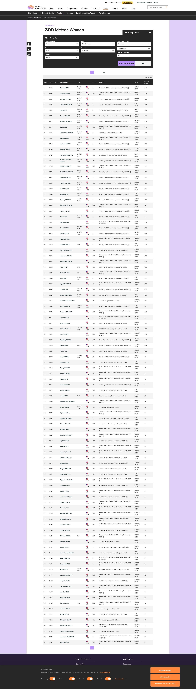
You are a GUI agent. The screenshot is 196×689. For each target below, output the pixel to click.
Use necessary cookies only (165, 683)
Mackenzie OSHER (66, 256)
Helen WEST (64, 351)
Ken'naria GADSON (66, 205)
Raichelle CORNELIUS (67, 553)
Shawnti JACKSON (66, 121)
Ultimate (115, 8)
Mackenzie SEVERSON (67, 637)
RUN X (124, 8)
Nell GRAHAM (64, 222)
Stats (106, 8)
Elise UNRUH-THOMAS (67, 301)
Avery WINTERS (65, 368)
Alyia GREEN (64, 345)
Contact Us (80, 664)
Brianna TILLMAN (65, 424)
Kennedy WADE (65, 149)
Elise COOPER (64, 189)
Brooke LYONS (64, 407)
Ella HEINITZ (64, 569)
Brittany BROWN (65, 99)
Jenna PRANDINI (65, 177)
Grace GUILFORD (65, 519)
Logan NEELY (64, 396)
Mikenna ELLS (64, 463)
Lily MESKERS (64, 441)
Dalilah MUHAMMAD (66, 172)
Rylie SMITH (64, 379)
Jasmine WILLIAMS (66, 418)
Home (52, 8)
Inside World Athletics (144, 2)
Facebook (127, 664)
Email (29, 55)
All (143, 63)
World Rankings (104, 13)
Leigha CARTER (65, 581)
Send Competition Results (85, 13)
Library (156, 2)
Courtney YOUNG (65, 340)
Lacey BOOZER (65, 502)
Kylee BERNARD (65, 239)
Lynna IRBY (63, 110)
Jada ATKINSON (65, 385)
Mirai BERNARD (65, 245)
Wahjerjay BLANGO (66, 625)
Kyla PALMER (64, 446)
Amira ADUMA (64, 233)
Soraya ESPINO (65, 547)
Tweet (29, 50)
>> (104, 72)
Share (29, 45)
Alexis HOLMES (65, 116)
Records (70, 13)
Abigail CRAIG (64, 614)
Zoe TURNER (64, 334)
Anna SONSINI (64, 642)
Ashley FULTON (65, 211)
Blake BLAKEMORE (66, 312)
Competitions (72, 8)
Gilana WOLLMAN (65, 620)
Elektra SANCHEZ (65, 586)
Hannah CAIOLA (65, 373)
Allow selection (165, 677)
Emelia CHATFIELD (66, 295)
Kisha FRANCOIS (65, 452)
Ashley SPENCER (65, 183)
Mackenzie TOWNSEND (67, 401)
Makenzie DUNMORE (66, 133)
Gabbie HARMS (65, 609)
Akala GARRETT (65, 329)
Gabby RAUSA (64, 508)
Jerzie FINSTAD (65, 317)
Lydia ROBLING (65, 323)
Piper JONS (63, 267)
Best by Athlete (126, 63)
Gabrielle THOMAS (66, 104)
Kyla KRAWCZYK (65, 284)
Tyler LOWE (63, 217)
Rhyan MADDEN (65, 541)
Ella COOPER (64, 357)
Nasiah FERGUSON (66, 261)
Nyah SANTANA (65, 597)
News (60, 8)
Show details (119, 679)
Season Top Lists (34, 18)
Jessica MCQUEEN (66, 435)
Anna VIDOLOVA (65, 306)
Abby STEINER (64, 88)
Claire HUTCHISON (66, 497)
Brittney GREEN (65, 536)
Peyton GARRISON (66, 250)
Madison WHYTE (65, 144)
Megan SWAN (64, 491)
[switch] (72, 678)
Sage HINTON (64, 228)
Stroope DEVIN (65, 564)
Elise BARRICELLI (65, 525)
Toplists (60, 13)
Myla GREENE (64, 194)
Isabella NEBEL (64, 592)
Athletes (84, 8)
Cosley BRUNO (65, 530)
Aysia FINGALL (65, 413)
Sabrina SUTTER (65, 474)
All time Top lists (50, 18)
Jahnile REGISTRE (65, 166)
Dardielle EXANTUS (66, 575)
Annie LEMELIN (65, 390)
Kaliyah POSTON (65, 469)
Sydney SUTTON (65, 200)
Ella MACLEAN (64, 429)
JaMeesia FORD (65, 93)
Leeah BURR (64, 289)
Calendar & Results (47, 13)
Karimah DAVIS (64, 138)
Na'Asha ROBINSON (66, 155)
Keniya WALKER (65, 273)
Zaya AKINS (63, 127)
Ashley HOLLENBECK (67, 631)
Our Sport (95, 8)
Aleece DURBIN (65, 558)
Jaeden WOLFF (65, 485)
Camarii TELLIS (64, 603)
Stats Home (32, 13)
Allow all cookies (165, 670)
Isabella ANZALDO (66, 513)
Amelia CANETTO (66, 457)
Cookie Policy (105, 672)
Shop (133, 8)
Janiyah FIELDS (64, 362)
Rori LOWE (63, 278)
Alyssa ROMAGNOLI (66, 480)
